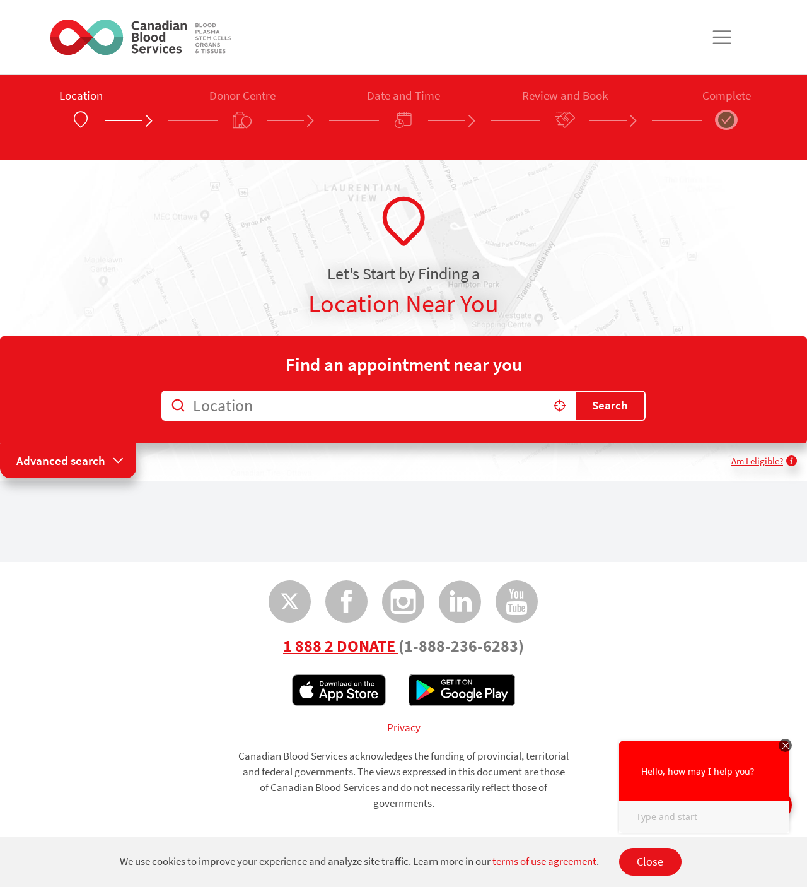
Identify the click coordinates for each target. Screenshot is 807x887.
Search (610, 405)
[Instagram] (403, 601)
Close (650, 861)
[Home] (140, 37)
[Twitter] (290, 601)
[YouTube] (517, 601)
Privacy (404, 727)
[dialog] (403, 862)
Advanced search (60, 460)
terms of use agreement (544, 861)
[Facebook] (346, 601)
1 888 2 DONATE (340, 646)
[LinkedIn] (460, 601)
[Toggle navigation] (722, 37)
